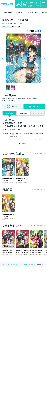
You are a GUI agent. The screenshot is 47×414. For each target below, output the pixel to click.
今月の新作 (20, 12)
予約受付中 (8, 12)
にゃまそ (21, 23)
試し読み (15, 106)
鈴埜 (7, 23)
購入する (36, 106)
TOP (3, 264)
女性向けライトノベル (28, 264)
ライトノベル (33, 12)
